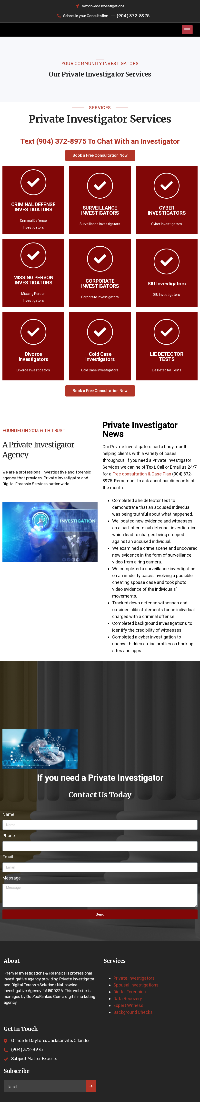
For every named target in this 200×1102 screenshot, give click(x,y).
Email (7, 856)
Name (8, 814)
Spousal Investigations (136, 984)
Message (11, 877)
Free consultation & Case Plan (141, 473)
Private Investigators (134, 978)
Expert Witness (128, 1005)
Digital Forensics (129, 991)
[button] (100, 155)
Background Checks (133, 1012)
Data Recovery (127, 998)
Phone (8, 835)
